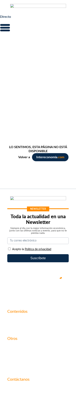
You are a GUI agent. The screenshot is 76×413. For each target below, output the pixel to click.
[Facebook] (26, 292)
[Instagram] (50, 292)
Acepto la (31, 249)
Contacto (14, 347)
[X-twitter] (14, 292)
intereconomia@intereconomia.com (32, 390)
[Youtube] (38, 292)
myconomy (15, 320)
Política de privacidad (22, 360)
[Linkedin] (62, 292)
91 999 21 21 (16, 396)
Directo (5, 16)
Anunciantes (16, 327)
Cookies (13, 367)
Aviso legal (14, 354)
